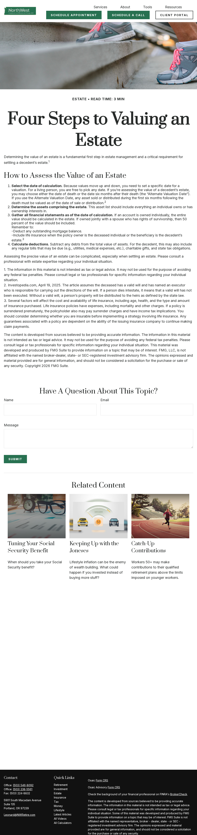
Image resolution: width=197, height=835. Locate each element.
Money (58, 806)
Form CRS (102, 780)
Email (104, 400)
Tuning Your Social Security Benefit (31, 547)
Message (11, 425)
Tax (56, 801)
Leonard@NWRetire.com (19, 814)
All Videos (60, 818)
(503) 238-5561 (22, 789)
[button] (100, 7)
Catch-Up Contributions (148, 547)
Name (8, 400)
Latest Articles (62, 814)
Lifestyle (59, 810)
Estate (58, 793)
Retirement (61, 784)
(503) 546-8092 (23, 785)
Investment (61, 789)
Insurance (60, 797)
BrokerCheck (178, 794)
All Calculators (63, 822)
